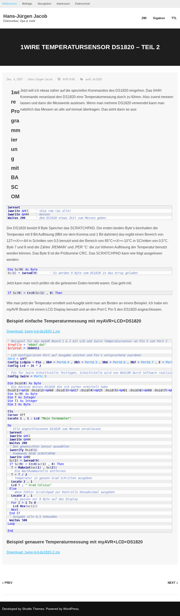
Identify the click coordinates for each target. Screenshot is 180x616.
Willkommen (9, 3)
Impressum (63, 3)
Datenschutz (82, 3)
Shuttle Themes (33, 609)
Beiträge (27, 3)
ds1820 (97, 79)
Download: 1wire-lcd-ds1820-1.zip (33, 331)
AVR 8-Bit (69, 79)
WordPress (71, 609)
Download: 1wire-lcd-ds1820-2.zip (33, 552)
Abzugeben (44, 3)
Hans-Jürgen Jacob (40, 79)
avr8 (88, 79)
